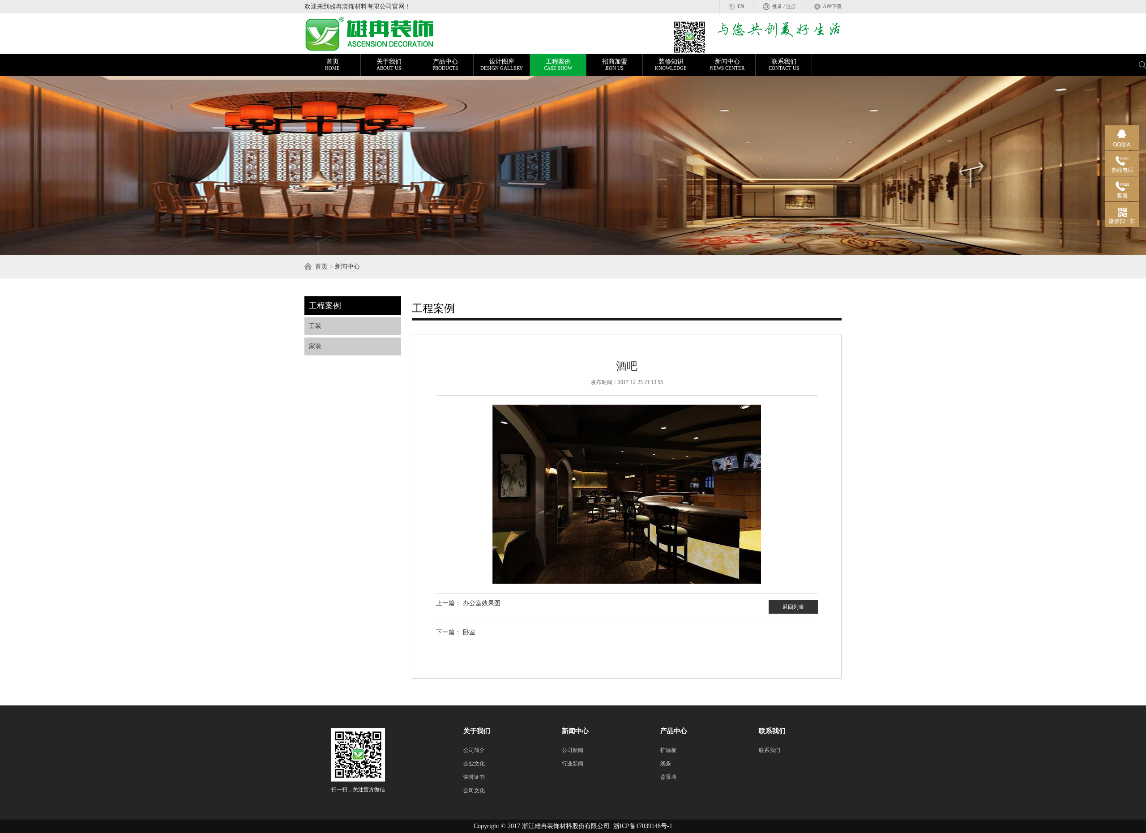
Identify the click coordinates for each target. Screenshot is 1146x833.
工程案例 (558, 64)
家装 (315, 346)
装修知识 (671, 64)
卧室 (469, 632)
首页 (332, 64)
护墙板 (668, 750)
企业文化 (474, 763)
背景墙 (668, 777)
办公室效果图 (481, 603)
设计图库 (501, 64)
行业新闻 (572, 763)
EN (740, 6)
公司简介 (474, 750)
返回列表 (793, 607)
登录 (777, 6)
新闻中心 (727, 64)
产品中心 (445, 64)
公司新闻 (572, 750)
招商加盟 (614, 64)
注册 (791, 6)
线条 (665, 763)
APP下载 (832, 6)
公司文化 (474, 790)
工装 (315, 326)
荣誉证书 (474, 777)
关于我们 (389, 64)
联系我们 (784, 64)
